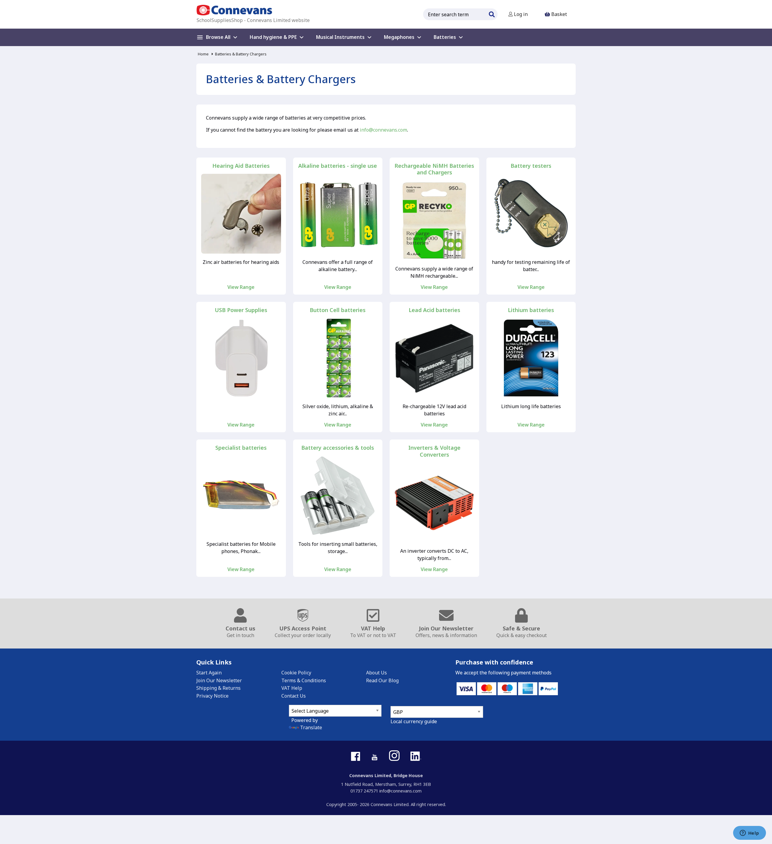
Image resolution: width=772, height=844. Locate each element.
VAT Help (291, 688)
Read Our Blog (382, 680)
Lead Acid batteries (434, 310)
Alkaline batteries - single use (337, 165)
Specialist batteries (241, 447)
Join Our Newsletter (219, 680)
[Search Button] (492, 13)
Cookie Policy (296, 672)
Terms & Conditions (303, 680)
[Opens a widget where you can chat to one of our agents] (749, 833)
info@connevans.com (383, 130)
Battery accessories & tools (337, 447)
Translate (311, 727)
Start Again (209, 672)
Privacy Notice (212, 695)
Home (203, 54)
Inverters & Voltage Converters (434, 451)
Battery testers (531, 165)
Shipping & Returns (218, 688)
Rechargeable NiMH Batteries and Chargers (434, 169)
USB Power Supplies (241, 310)
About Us (376, 672)
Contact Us (293, 695)
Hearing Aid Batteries (241, 165)
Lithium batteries (531, 310)
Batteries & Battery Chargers (241, 54)
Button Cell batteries (337, 310)
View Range (241, 287)
